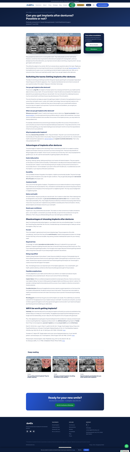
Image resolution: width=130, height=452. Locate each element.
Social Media (72, 431)
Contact (65, 5)
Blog (60, 5)
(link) (64, 330)
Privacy (90, 444)
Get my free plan (94, 44)
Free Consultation (102, 5)
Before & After (72, 427)
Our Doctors (72, 424)
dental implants (73, 68)
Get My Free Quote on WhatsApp (65, 405)
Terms (94, 444)
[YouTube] (30, 431)
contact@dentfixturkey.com (92, 430)
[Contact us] (87, 425)
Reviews (81, 5)
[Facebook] (33, 431)
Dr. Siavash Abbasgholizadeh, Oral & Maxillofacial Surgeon (54, 22)
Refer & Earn (73, 5)
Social (88, 5)
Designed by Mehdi (100, 444)
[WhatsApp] (127, 446)
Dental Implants (55, 424)
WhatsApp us (94, 49)
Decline (80, 449)
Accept (86, 449)
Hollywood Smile (56, 427)
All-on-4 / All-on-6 (56, 431)
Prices (49, 5)
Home (27, 12)
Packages (55, 5)
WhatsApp (88, 427)
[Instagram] (27, 431)
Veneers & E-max (56, 429)
